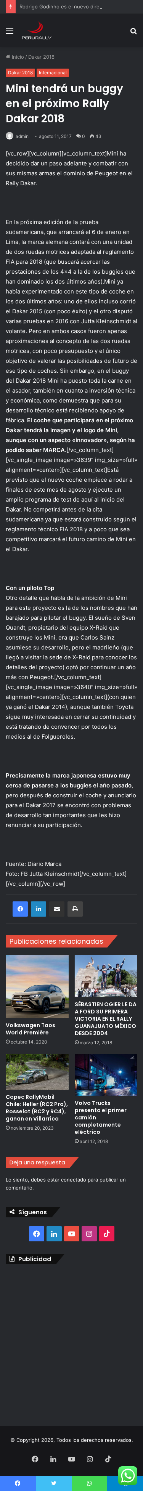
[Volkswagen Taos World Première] (37, 986)
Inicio (17, 57)
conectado (73, 1180)
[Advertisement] (71, 1343)
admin (22, 136)
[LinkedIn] (38, 909)
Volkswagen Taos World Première (30, 1028)
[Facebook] (20, 909)
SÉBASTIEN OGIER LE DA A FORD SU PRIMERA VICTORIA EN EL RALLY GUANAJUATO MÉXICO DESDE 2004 (106, 1018)
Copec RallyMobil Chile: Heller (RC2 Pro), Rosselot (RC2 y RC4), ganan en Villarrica (37, 1107)
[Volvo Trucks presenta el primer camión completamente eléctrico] (106, 1075)
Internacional (53, 72)
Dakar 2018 (41, 57)
